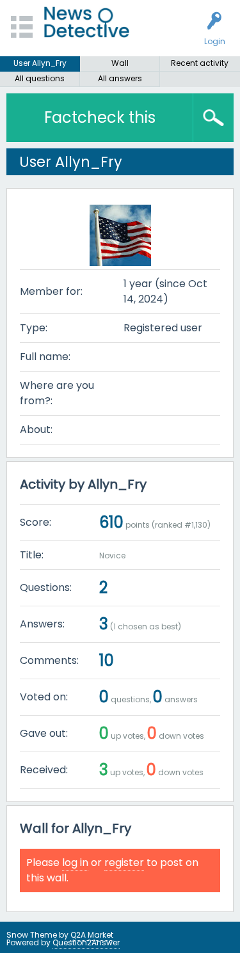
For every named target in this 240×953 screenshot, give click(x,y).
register (124, 862)
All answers (120, 78)
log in (75, 862)
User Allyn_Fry (40, 63)
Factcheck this (100, 117)
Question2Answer (86, 942)
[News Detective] (87, 22)
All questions (40, 78)
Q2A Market (91, 934)
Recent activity (199, 63)
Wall (120, 63)
